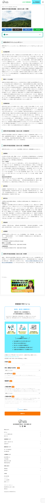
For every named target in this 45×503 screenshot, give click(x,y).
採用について (6, 481)
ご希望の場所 (9, 386)
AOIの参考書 (6, 476)
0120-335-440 (8, 356)
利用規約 (21, 409)
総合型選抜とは (7, 457)
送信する (22, 413)
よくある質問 (6, 479)
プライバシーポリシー (8, 485)
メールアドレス (10, 373)
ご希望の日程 (9, 396)
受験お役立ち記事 (7, 460)
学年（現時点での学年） (12, 368)
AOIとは (5, 432)
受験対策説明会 (7, 462)
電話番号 (8, 381)
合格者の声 (6, 443)
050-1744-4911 (15, 356)
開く (40, 34)
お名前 (8, 361)
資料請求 (6, 470)
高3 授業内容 (6, 451)
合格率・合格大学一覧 (8, 441)
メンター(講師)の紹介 (8, 434)
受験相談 (6, 468)
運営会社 (6, 488)
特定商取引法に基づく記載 (9, 486)
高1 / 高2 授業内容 (7, 449)
